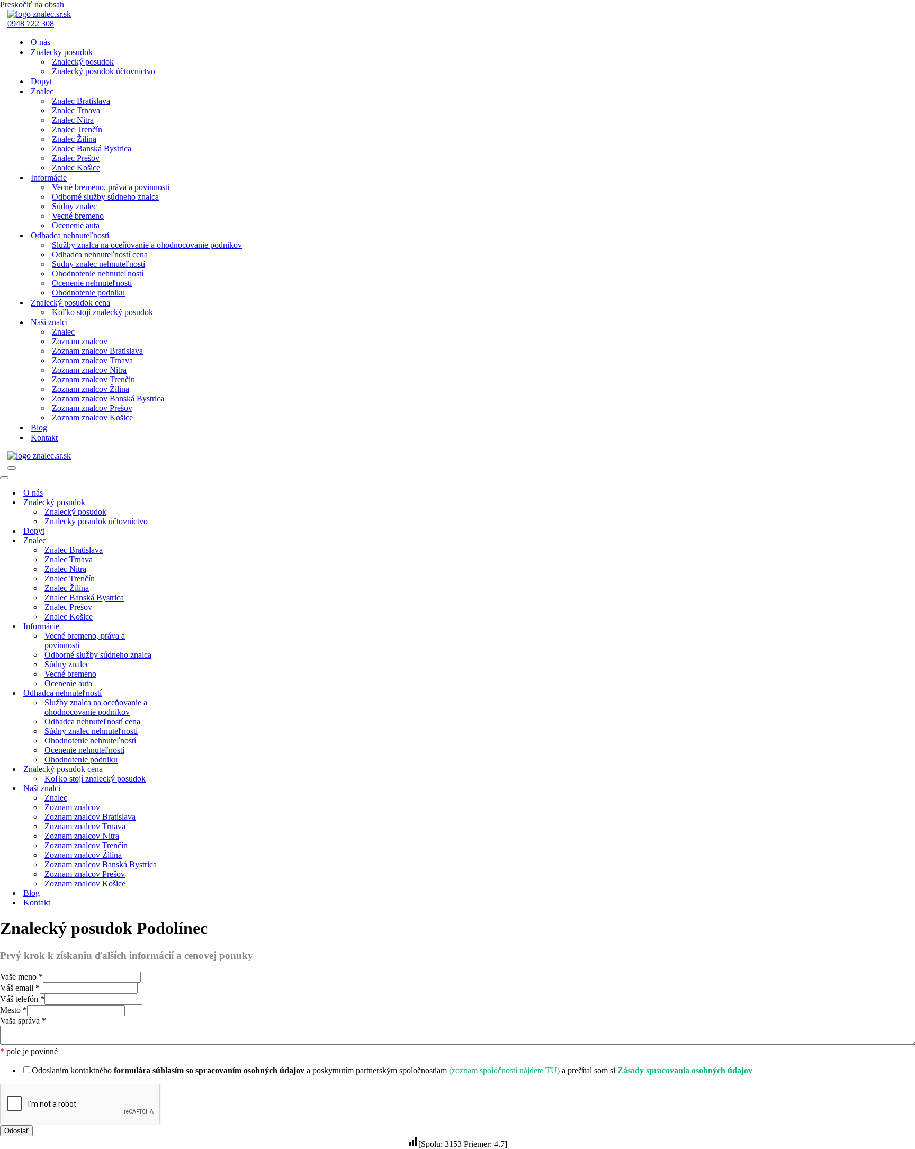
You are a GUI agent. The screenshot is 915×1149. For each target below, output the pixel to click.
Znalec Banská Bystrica (91, 148)
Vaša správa (23, 1020)
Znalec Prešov (76, 158)
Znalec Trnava (76, 110)
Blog (39, 427)
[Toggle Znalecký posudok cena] (185, 769)
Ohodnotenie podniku (88, 292)
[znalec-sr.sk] (39, 14)
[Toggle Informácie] (185, 626)
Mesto (13, 1010)
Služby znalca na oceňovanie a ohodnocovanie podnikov (147, 244)
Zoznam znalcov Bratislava (97, 350)
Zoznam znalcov (79, 341)
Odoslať (16, 1131)
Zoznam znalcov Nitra (89, 369)
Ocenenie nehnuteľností (92, 283)
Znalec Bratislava (81, 100)
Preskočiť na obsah (32, 4)
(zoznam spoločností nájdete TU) (504, 1070)
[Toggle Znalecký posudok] (185, 502)
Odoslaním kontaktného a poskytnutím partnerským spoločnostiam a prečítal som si (392, 1070)
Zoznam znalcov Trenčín (93, 379)
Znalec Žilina (74, 138)
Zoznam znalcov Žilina (90, 388)
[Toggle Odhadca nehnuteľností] (185, 693)
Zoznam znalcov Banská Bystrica (108, 398)
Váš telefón (22, 998)
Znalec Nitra (73, 119)
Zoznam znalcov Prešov (92, 407)
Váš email (20, 987)
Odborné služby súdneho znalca (105, 196)
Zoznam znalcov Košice (92, 417)
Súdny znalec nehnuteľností (98, 263)
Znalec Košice (76, 167)
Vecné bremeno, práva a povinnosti (110, 187)
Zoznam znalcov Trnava (92, 360)
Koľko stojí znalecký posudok (102, 312)
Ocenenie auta (76, 225)
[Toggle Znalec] (185, 540)
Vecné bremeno (78, 215)
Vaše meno (21, 976)
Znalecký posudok (83, 61)
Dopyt (41, 81)
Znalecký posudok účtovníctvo (103, 71)
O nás (40, 42)
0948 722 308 (30, 23)
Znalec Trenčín (77, 129)
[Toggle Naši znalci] (185, 788)
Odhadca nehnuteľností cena (100, 254)
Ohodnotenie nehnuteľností (97, 273)
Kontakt (44, 437)
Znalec (63, 331)
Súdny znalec (74, 206)
